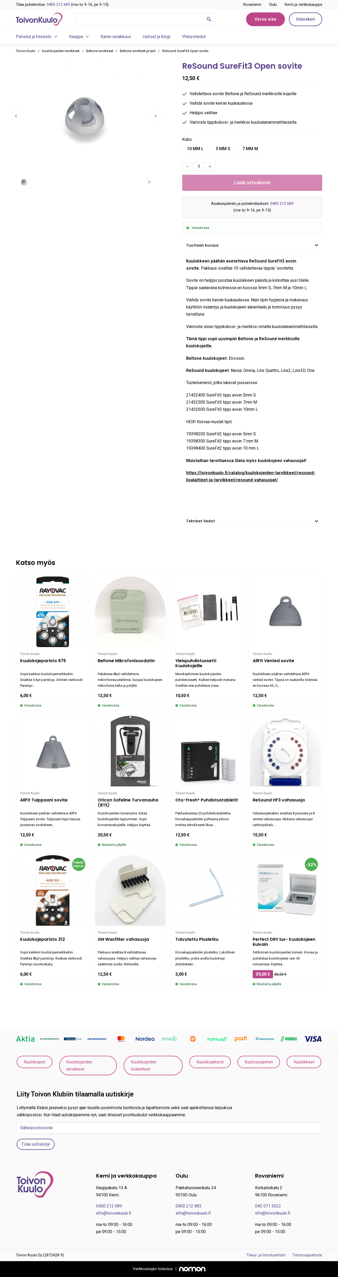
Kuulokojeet (34, 1061)
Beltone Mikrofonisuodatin (126, 661)
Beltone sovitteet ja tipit (138, 51)
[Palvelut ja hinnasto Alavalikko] (55, 36)
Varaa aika (266, 19)
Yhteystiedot (194, 36)
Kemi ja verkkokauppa (303, 4)
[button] (252, 245)
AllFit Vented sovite (273, 661)
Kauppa (76, 36)
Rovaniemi (252, 4)
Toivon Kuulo (25, 51)
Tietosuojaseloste (307, 1255)
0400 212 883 (188, 1206)
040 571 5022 (268, 1206)
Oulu (273, 4)
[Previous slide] (15, 115)
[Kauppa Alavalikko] (87, 36)
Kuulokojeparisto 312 (42, 939)
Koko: (187, 139)
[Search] (209, 19)
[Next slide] (155, 115)
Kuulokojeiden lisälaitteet (144, 1065)
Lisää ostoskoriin (252, 182)
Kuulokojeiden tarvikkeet (60, 51)
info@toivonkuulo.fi (113, 1213)
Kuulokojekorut (210, 1061)
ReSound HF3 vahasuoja (279, 800)
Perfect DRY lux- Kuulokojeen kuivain (284, 941)
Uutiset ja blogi (156, 36)
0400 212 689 (58, 4)
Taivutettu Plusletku (196, 939)
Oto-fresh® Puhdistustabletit (206, 800)
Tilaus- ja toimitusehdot (266, 1255)
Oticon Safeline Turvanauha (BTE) (128, 802)
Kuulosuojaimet (259, 1061)
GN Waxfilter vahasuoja (123, 939)
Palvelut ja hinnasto (33, 36)
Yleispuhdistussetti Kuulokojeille (195, 663)
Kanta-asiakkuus (116, 36)
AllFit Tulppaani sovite (44, 800)
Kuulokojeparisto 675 (43, 661)
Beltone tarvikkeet (99, 51)
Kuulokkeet (304, 1061)
